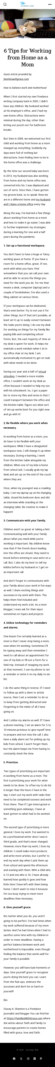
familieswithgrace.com (16, 79)
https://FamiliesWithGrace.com (24, 1018)
